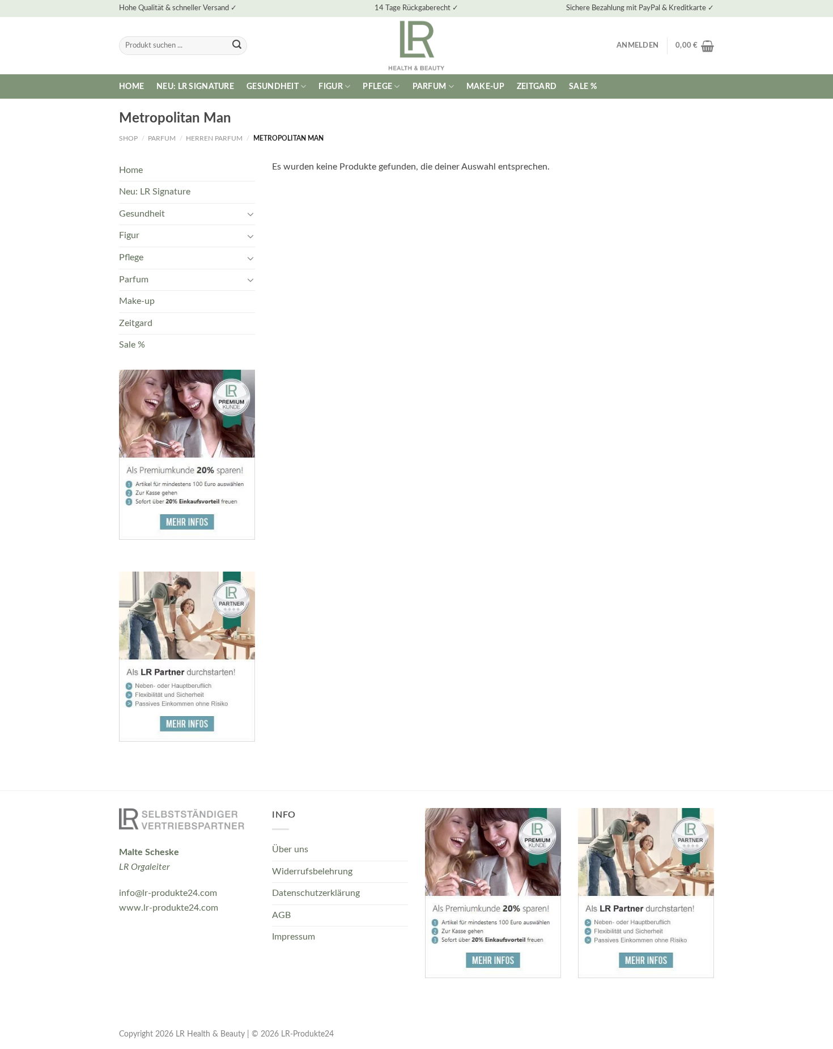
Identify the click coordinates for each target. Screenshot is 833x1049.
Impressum (293, 936)
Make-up (485, 86)
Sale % (583, 86)
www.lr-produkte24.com (168, 907)
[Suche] (236, 46)
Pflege (377, 86)
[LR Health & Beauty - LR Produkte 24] (417, 45)
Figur (330, 86)
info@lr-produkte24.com (168, 893)
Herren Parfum (214, 138)
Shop (128, 138)
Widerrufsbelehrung (312, 871)
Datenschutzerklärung (316, 893)
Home (131, 86)
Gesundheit (272, 86)
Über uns (290, 849)
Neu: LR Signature (195, 86)
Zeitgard (536, 86)
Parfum (430, 86)
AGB (281, 915)
